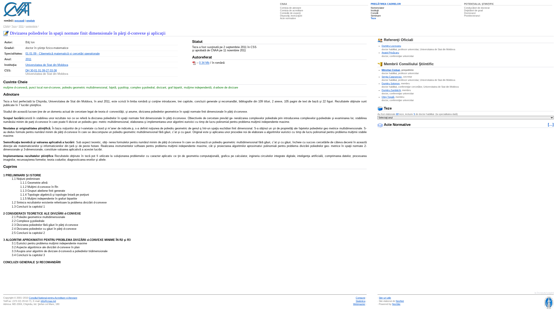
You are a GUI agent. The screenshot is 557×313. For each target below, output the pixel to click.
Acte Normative (397, 125)
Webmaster (359, 304)
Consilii (374, 13)
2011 (21, 26)
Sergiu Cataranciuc (392, 76)
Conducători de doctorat (477, 8)
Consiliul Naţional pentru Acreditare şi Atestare (53, 297)
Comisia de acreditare (291, 10)
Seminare (376, 15)
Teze (373, 18)
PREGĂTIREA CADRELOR (386, 4)
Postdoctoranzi (472, 15)
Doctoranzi (470, 13)
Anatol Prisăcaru (390, 52)
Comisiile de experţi (290, 13)
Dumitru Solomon (391, 83)
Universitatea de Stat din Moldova (46, 65)
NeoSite (396, 304)
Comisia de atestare (290, 8)
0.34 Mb (204, 63)
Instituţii (375, 10)
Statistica (360, 301)
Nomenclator (377, 8)
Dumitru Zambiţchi (391, 90)
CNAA (283, 4)
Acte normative (288, 18)
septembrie (31, 26)
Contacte (360, 297)
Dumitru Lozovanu (391, 46)
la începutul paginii (544, 292)
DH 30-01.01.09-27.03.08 (41, 70)
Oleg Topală (388, 97)
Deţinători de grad (473, 10)
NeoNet (400, 301)
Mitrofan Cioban (391, 70)
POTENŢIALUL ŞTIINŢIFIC (479, 4)
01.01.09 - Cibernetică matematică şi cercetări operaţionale (62, 53)
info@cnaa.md (48, 301)
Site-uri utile (385, 297)
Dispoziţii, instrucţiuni (291, 15)
